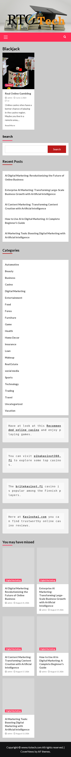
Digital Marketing (15, 291)
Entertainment (13, 297)
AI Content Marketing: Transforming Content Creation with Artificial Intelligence (31, 206)
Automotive (12, 264)
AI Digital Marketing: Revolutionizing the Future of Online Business (34, 177)
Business (10, 277)
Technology (12, 384)
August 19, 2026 (56, 610)
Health (9, 330)
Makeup (9, 357)
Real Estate (11, 364)
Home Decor (12, 337)
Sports (9, 377)
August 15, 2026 (56, 671)
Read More (10, 125)
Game (8, 324)
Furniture (10, 317)
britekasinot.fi (29, 486)
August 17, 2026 (22, 671)
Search (7, 136)
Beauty (9, 271)
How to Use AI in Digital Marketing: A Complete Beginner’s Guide (32, 220)
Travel (8, 397)
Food (8, 304)
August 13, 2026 (22, 733)
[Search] (65, 37)
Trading (9, 390)
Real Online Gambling (18, 93)
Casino (9, 85)
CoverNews (27, 751)
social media (12, 370)
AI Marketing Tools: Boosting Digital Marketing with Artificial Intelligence (35, 235)
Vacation (10, 410)
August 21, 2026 (22, 603)
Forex (8, 311)
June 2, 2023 (21, 98)
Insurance (10, 344)
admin (9, 98)
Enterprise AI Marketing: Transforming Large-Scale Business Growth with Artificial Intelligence (34, 191)
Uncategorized (13, 403)
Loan (8, 350)
